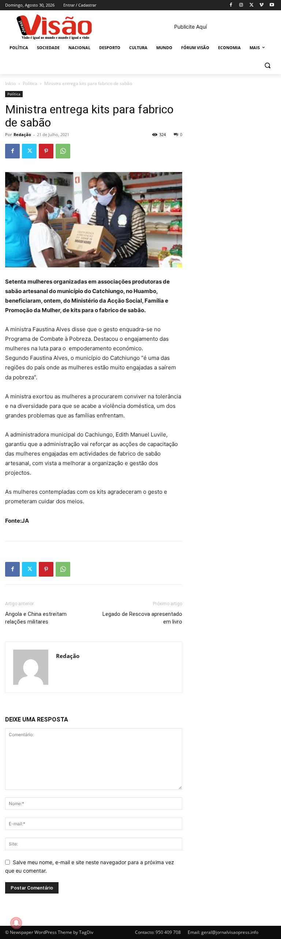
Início (10, 83)
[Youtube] (271, 5)
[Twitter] (251, 5)
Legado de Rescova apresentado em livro (142, 618)
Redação (22, 134)
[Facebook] (231, 5)
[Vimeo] (261, 5)
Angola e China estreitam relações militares (36, 618)
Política (30, 83)
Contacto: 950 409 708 (158, 932)
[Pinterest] (46, 151)
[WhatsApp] (63, 151)
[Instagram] (241, 5)
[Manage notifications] (16, 923)
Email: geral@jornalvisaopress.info (223, 932)
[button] (267, 65)
